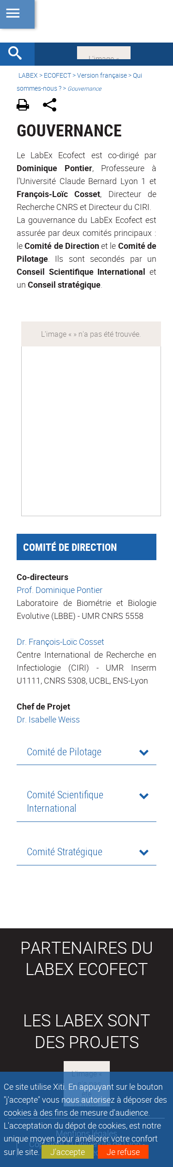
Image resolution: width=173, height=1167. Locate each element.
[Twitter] (104, 51)
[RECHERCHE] (18, 54)
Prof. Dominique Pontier (59, 589)
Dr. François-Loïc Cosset (60, 641)
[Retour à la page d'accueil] (86, 21)
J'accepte (67, 1151)
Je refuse (123, 1151)
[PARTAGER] (53, 106)
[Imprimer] (26, 106)
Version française (102, 75)
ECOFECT (57, 75)
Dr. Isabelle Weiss (48, 719)
